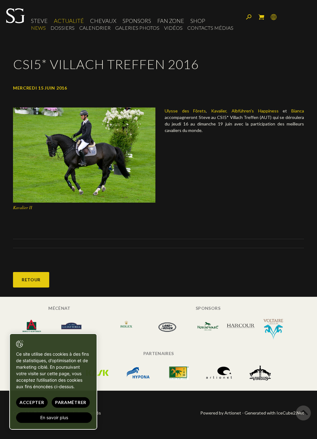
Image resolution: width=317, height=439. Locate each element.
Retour (31, 279)
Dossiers (62, 28)
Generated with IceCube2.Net (274, 412)
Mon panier (261, 17)
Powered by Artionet (220, 412)
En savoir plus (54, 417)
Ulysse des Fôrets (185, 110)
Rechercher (249, 17)
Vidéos (173, 28)
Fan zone (170, 21)
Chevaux (103, 21)
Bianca (297, 110)
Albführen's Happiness (255, 110)
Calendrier (95, 28)
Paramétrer (70, 402)
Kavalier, (219, 110)
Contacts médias (210, 28)
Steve (39, 21)
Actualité (69, 21)
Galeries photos (137, 28)
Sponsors (137, 21)
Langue (274, 17)
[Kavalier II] (84, 154)
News (38, 28)
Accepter (32, 402)
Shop (197, 21)
